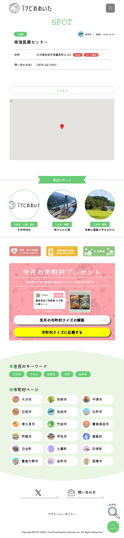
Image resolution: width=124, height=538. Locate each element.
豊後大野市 (30, 460)
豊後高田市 (100, 423)
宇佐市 (62, 436)
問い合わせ (87, 492)
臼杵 (67, 374)
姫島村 (97, 436)
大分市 (17, 374)
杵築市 (27, 436)
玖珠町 (97, 448)
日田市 (27, 411)
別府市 (51, 374)
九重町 (62, 448)
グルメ (34, 374)
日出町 (27, 448)
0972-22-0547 (46, 65)
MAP (77, 54)
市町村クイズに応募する (62, 332)
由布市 (83, 374)
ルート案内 (91, 54)
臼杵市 (97, 411)
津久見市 (28, 423)
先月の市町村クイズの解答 (62, 320)
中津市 (97, 399)
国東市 (97, 460)
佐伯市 (62, 411)
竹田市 (62, 423)
